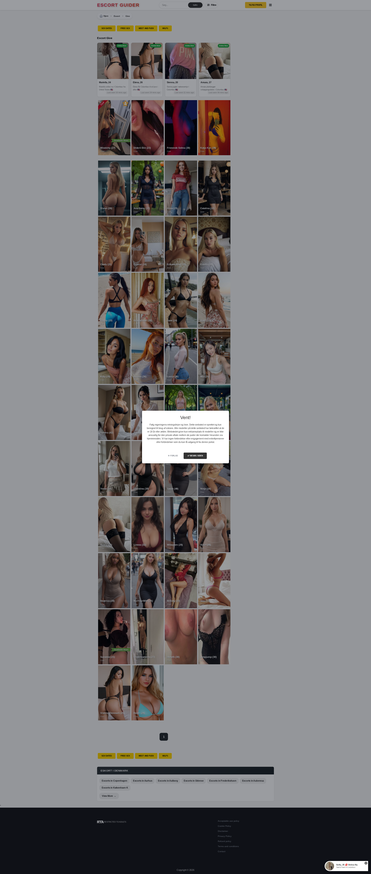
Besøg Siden (196, 456)
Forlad (174, 456)
